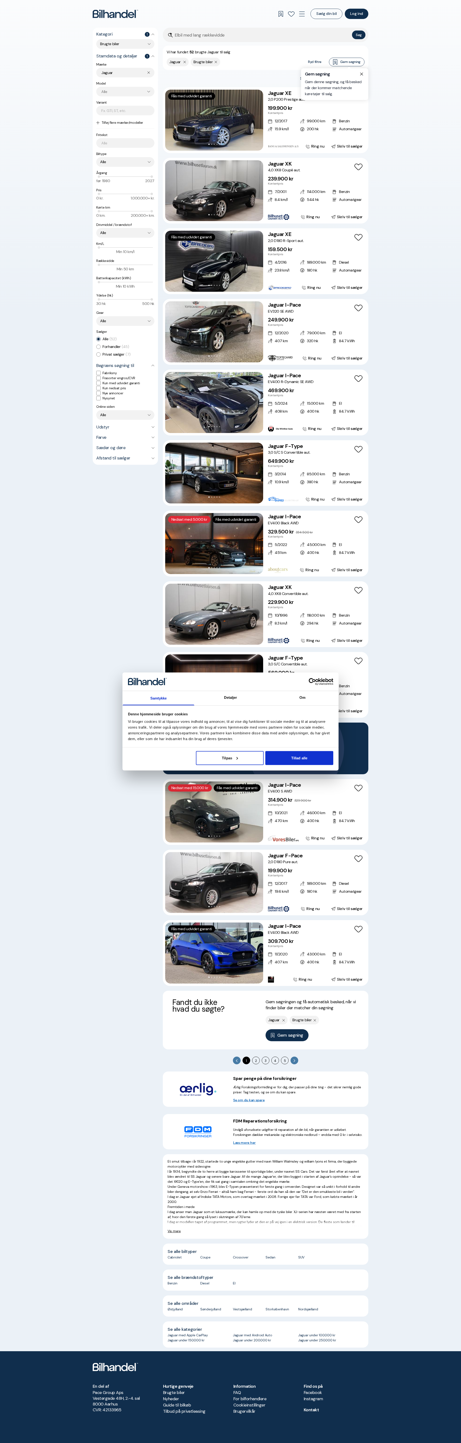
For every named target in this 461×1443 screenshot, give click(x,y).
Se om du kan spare (249, 1100)
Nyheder (171, 1398)
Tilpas (227, 758)
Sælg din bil (326, 13)
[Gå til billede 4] (217, 144)
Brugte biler (174, 1392)
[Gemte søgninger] (280, 14)
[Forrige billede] (171, 120)
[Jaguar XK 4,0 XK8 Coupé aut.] (265, 191)
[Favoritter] (291, 14)
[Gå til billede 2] (211, 144)
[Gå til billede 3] (214, 144)
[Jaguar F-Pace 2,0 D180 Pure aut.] (265, 883)
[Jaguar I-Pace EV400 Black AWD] (265, 543)
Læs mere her (244, 1142)
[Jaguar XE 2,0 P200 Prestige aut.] (265, 120)
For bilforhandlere (249, 1398)
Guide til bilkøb (177, 1405)
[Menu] (302, 14)
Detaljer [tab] (230, 697)
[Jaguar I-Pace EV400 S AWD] (265, 812)
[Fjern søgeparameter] (216, 62)
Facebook (313, 1392)
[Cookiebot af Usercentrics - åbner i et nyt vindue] (312, 681)
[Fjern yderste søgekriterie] (184, 62)
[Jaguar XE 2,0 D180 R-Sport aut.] (265, 261)
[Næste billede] (257, 120)
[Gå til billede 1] (209, 144)
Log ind (356, 13)
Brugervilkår (244, 1411)
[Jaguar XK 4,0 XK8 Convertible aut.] (265, 614)
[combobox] (125, 44)
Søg (359, 35)
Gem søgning (350, 62)
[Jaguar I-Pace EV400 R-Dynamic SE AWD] (265, 402)
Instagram (313, 1398)
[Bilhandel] (115, 14)
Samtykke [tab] (158, 698)
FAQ (237, 1392)
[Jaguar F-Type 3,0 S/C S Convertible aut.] (265, 473)
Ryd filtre (314, 62)
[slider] (99, 176)
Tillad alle (299, 758)
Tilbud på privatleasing (184, 1411)
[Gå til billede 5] (219, 144)
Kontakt (311, 1409)
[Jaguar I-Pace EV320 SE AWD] (265, 332)
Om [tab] (302, 697)
